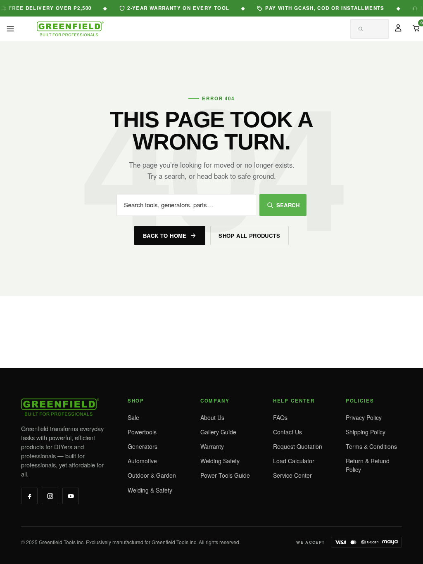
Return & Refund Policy (368, 465)
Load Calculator (293, 461)
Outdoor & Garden (152, 475)
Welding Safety (220, 461)
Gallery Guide (218, 432)
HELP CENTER (294, 400)
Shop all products (249, 235)
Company (215, 400)
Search (287, 205)
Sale (133, 417)
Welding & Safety (150, 490)
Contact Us (287, 432)
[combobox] (359, 29)
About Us (212, 417)
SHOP (136, 400)
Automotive (142, 461)
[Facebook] (29, 496)
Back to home (165, 235)
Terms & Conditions (371, 446)
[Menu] (10, 29)
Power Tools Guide (225, 475)
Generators (142, 446)
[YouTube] (70, 496)
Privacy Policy (364, 417)
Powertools (142, 432)
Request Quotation (297, 446)
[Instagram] (50, 496)
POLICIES (360, 400)
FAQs (280, 417)
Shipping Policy (365, 432)
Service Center (292, 475)
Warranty (212, 446)
